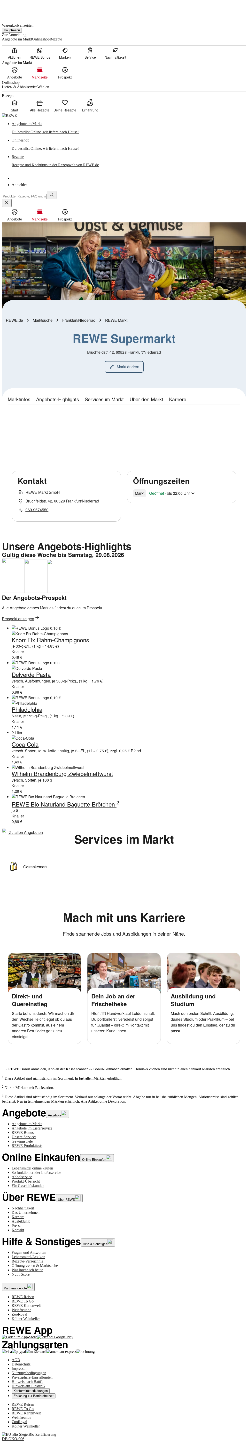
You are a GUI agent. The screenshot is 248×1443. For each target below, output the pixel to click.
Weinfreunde (21, 1310)
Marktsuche (43, 320)
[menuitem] (14, 53)
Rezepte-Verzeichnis (27, 1261)
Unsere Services (24, 1137)
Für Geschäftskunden (28, 1186)
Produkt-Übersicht (26, 1181)
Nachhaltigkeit (23, 1208)
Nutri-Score (21, 1274)
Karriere (18, 1217)
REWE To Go (23, 1301)
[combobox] (24, 196)
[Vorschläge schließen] (7, 203)
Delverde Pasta (31, 674)
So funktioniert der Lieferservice (36, 1172)
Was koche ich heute (27, 1270)
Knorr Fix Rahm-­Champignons (50, 639)
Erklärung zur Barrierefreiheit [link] (34, 1396)
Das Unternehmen (25, 1212)
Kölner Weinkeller (26, 1319)
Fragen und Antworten (29, 1252)
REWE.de (14, 320)
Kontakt (18, 1230)
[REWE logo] (9, 115)
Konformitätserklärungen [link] (31, 1391)
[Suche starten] (51, 195)
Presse (16, 1225)
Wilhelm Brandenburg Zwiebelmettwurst (62, 773)
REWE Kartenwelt (26, 1305)
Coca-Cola (25, 744)
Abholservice (22, 1177)
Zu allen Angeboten (25, 832)
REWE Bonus (23, 1132)
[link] (129, 128)
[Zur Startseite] (18, 9)
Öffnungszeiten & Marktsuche (35, 1265)
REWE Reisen (23, 1297)
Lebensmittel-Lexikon (28, 1257)
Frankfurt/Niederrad (78, 320)
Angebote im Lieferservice (32, 1128)
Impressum (20, 1368)
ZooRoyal (19, 1314)
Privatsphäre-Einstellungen (32, 1377)
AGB (16, 1360)
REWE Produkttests (27, 1146)
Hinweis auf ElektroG (28, 1386)
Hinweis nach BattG (27, 1382)
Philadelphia (27, 709)
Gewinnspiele (22, 1141)
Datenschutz (21, 1364)
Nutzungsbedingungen (29, 1373)
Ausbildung (21, 1221)
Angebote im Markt (27, 1124)
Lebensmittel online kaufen (32, 1168)
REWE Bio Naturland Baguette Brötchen (64, 804)
